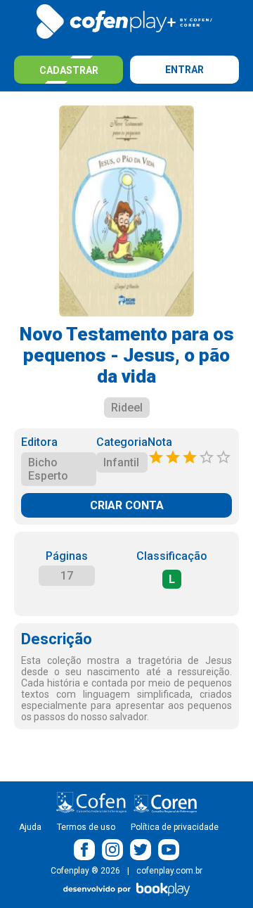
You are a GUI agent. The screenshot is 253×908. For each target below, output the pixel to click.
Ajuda (30, 827)
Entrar (184, 69)
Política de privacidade (175, 827)
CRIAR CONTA (127, 505)
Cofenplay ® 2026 (85, 871)
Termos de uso (86, 827)
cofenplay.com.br (169, 871)
